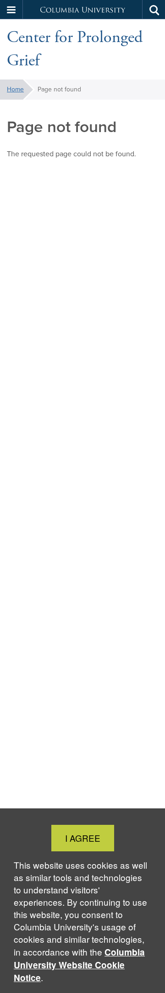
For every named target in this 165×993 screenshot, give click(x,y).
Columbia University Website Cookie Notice (79, 965)
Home (15, 89)
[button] (11, 9)
